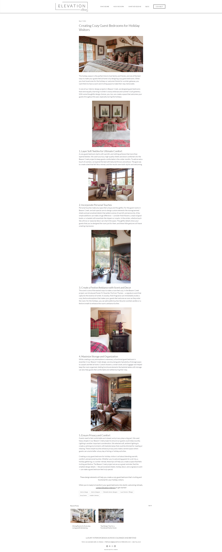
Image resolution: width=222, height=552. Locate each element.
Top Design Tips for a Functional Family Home (108, 527)
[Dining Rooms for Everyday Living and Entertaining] (82, 516)
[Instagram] (112, 546)
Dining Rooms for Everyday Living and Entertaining (81, 527)
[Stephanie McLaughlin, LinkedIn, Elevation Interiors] (107, 546)
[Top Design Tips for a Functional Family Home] (111, 516)
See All (150, 505)
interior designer (95, 492)
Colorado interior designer (110, 492)
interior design (84, 492)
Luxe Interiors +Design (126, 492)
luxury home (83, 495)
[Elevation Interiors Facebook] (110, 546)
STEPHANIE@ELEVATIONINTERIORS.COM (118, 542)
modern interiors (94, 495)
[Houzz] (115, 546)
